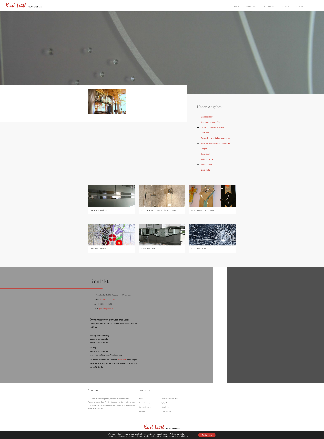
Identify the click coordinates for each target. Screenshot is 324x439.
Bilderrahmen (206, 164)
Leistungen (268, 6)
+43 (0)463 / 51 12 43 (107, 299)
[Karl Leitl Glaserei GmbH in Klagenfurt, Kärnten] (24, 5)
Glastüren (205, 133)
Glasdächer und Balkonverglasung (215, 138)
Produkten (122, 360)
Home (236, 6)
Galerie (285, 6)
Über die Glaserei (145, 407)
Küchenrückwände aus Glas (212, 127)
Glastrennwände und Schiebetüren (215, 143)
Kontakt (300, 6)
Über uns (251, 6)
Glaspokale (205, 170)
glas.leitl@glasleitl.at (106, 308)
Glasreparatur (206, 117)
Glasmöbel (205, 154)
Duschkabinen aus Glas (210, 122)
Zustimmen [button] (207, 435)
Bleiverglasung (207, 159)
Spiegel (204, 148)
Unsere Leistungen (145, 403)
